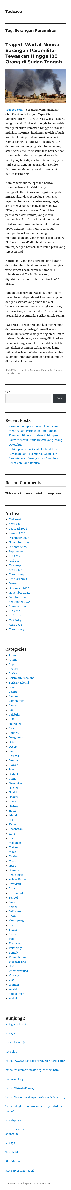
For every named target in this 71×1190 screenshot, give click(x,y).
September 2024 (19, 601)
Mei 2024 (15, 620)
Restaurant (16, 893)
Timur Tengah (18, 957)
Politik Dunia (17, 879)
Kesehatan (16, 829)
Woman (14, 984)
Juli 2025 (14, 556)
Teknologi (15, 948)
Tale (11, 938)
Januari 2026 (17, 533)
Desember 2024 (19, 588)
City (11, 728)
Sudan (57, 370)
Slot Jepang (16, 920)
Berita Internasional (22, 678)
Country (14, 732)
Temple (14, 952)
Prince (13, 888)
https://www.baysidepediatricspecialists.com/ (35, 1097)
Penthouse (16, 874)
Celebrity (14, 714)
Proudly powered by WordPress (34, 1183)
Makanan (15, 842)
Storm (13, 929)
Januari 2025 (17, 583)
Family (13, 751)
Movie (13, 861)
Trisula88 (11, 1152)
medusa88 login (15, 1079)
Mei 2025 (15, 565)
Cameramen (17, 700)
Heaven (14, 797)
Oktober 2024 (18, 597)
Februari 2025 (18, 579)
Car (11, 710)
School (13, 897)
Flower (13, 765)
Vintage (14, 975)
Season (13, 902)
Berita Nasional (19, 682)
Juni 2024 (15, 615)
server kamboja (15, 1042)
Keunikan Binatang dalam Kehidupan (33, 435)
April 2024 (15, 624)
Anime (13, 659)
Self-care (15, 911)
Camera (14, 696)
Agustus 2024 (18, 606)
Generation (16, 783)
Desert (13, 746)
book (12, 687)
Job (11, 819)
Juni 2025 (15, 560)
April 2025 (15, 569)
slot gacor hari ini (16, 1024)
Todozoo (13, 11)
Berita (24, 370)
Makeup (14, 847)
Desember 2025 (19, 537)
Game (12, 778)
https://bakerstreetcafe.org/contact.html (32, 1070)
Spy (11, 925)
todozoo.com (14, 109)
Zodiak (13, 998)
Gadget (13, 774)
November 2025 (19, 542)
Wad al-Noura (12, 373)
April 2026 (15, 524)
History (13, 806)
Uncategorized (18, 970)
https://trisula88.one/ (19, 1088)
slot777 (10, 1033)
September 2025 (19, 551)
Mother (14, 856)
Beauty (13, 668)
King (12, 833)
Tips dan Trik (17, 961)
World (13, 989)
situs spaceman (15, 1129)
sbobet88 (11, 1134)
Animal (13, 655)
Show (12, 916)
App (11, 664)
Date (12, 742)
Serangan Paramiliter (41, 370)
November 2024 (19, 592)
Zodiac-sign (17, 993)
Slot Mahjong (14, 1161)
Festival (14, 755)
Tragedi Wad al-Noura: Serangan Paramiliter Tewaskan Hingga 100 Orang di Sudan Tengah (33, 53)
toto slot (11, 1051)
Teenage (14, 943)
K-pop (13, 824)
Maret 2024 (16, 629)
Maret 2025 (16, 574)
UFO (11, 966)
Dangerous (16, 737)
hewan (13, 801)
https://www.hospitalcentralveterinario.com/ (35, 1060)
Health (13, 792)
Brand (13, 691)
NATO (13, 865)
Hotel (12, 810)
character (15, 723)
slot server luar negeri (19, 1170)
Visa (11, 980)
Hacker (13, 787)
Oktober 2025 (18, 547)
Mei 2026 (15, 519)
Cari (8, 391)
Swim (12, 934)
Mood (12, 851)
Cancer (13, 705)
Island (13, 815)
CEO (11, 719)
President (15, 884)
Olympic (14, 870)
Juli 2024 (14, 611)
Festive (13, 760)
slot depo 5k (13, 1120)
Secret (13, 906)
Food (12, 769)
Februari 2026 (18, 528)
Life (11, 838)
